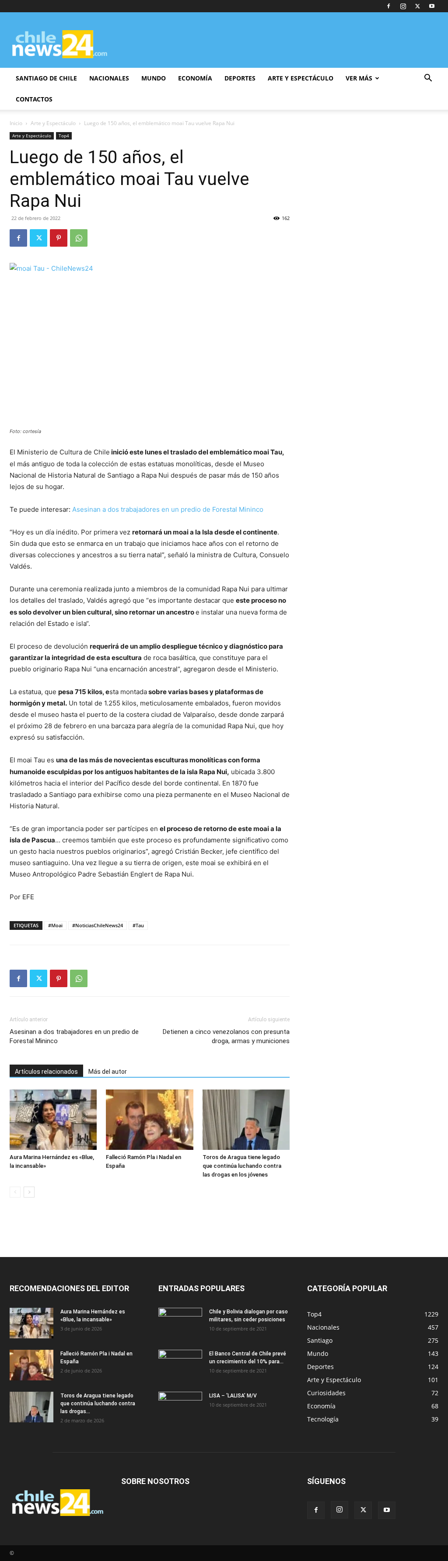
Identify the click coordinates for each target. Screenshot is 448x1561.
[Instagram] (403, 6)
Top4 (64, 136)
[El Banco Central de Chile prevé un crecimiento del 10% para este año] (180, 1365)
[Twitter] (417, 6)
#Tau (138, 925)
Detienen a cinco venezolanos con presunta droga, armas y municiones (226, 1036)
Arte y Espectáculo (53, 123)
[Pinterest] (58, 238)
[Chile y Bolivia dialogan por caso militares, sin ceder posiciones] (180, 1323)
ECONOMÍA (195, 78)
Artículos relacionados (46, 1071)
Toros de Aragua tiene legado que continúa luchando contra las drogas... (97, 1403)
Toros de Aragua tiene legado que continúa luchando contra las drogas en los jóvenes (242, 1166)
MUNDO (153, 78)
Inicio (16, 123)
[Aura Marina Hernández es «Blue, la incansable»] (53, 1119)
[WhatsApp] (79, 238)
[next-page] (29, 1192)
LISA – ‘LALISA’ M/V (233, 1396)
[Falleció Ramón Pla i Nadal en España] (149, 1119)
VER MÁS (359, 78)
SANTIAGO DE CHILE (46, 78)
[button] (427, 79)
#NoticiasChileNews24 (97, 925)
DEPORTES (240, 78)
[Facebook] (388, 6)
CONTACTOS (34, 99)
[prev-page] (15, 1192)
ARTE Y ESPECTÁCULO (300, 78)
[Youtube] (431, 6)
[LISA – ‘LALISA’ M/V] (180, 1407)
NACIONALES (109, 78)
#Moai (55, 925)
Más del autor (107, 1071)
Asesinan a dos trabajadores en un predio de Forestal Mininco (167, 509)
